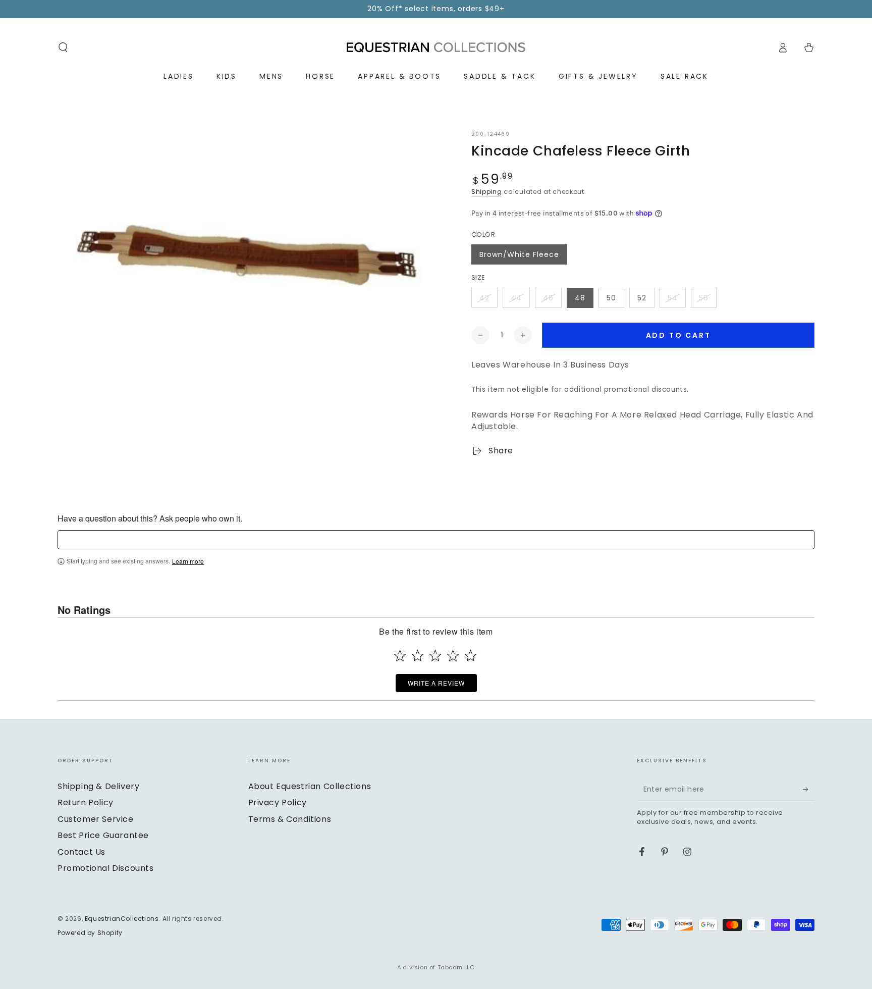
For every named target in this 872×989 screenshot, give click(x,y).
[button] (63, 47)
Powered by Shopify (90, 933)
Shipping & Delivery (98, 786)
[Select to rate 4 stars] (453, 655)
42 (484, 298)
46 (548, 298)
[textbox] (436, 539)
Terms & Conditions (290, 819)
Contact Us (81, 852)
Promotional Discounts (106, 868)
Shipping (486, 191)
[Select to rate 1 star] (400, 655)
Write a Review (436, 683)
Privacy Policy (277, 802)
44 (516, 298)
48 (580, 298)
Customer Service (96, 819)
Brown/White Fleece (519, 254)
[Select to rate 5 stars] (470, 655)
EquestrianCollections (122, 918)
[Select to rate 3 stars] (435, 655)
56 (703, 298)
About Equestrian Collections (309, 786)
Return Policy (86, 802)
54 (673, 298)
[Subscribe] (808, 789)
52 (641, 298)
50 (611, 298)
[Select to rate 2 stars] (417, 655)
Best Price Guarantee (103, 835)
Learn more (188, 561)
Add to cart (678, 335)
